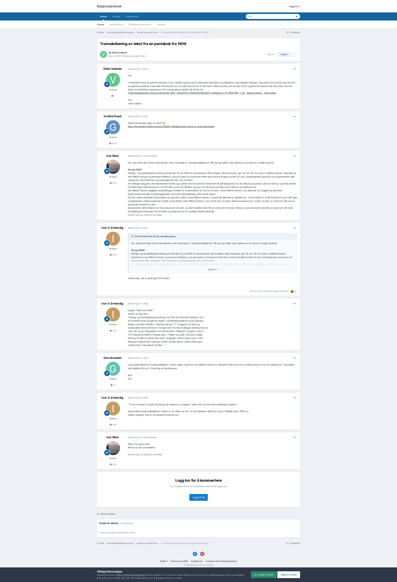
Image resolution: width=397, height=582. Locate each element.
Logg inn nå (199, 497)
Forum (100, 24)
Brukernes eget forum (134, 56)
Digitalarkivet (132, 16)
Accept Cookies (264, 574)
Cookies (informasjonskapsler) (221, 561)
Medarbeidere (116, 24)
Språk (163, 561)
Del (272, 54)
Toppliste (161, 24)
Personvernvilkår (179, 561)
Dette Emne (283, 16)
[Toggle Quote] (132, 236)
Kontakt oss (197, 561)
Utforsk (103, 16)
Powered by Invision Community (198, 565)
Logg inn (294, 6)
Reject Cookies (289, 574)
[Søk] (296, 16)
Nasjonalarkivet (109, 6)
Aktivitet (116, 16)
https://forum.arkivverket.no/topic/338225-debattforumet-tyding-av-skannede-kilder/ (171, 126)
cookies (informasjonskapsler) (130, 575)
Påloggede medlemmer (140, 24)
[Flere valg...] (294, 69)
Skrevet (138, 69)
